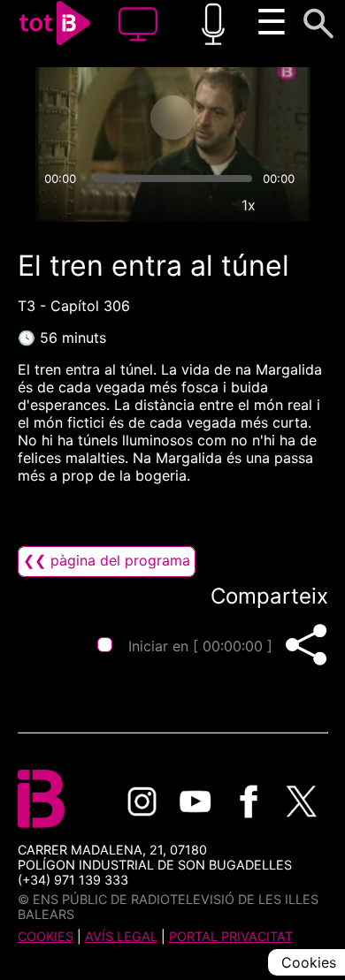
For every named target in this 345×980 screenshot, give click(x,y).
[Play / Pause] (172, 117)
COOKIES (45, 936)
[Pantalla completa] (289, 205)
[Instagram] (142, 801)
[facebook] (248, 801)
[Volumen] (56, 205)
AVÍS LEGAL (121, 936)
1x (249, 205)
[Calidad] (208, 205)
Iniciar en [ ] (200, 646)
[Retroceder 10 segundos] (102, 117)
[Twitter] (301, 801)
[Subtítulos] (167, 205)
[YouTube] (195, 801)
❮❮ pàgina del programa (106, 560)
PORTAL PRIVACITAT (231, 936)
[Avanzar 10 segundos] (242, 117)
